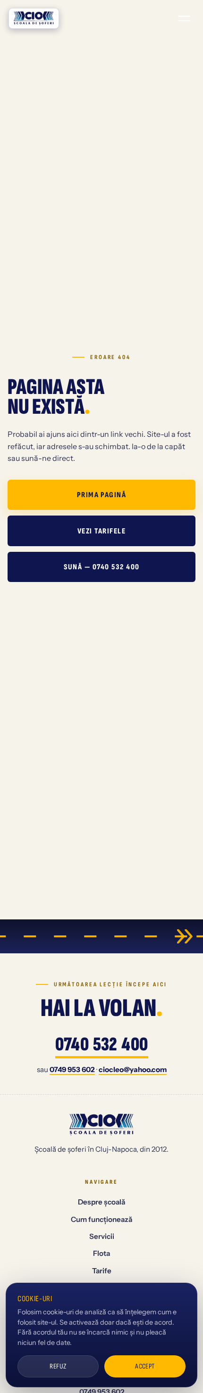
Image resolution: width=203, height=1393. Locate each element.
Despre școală (101, 1201)
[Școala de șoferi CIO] (33, 18)
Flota (101, 1253)
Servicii (101, 1236)
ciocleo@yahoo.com (133, 1069)
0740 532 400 (101, 1045)
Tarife (101, 1270)
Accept (145, 1366)
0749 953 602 (72, 1069)
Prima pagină (102, 495)
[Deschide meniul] (184, 18)
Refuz (58, 1366)
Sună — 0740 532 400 (102, 567)
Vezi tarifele (101, 531)
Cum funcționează (101, 1219)
